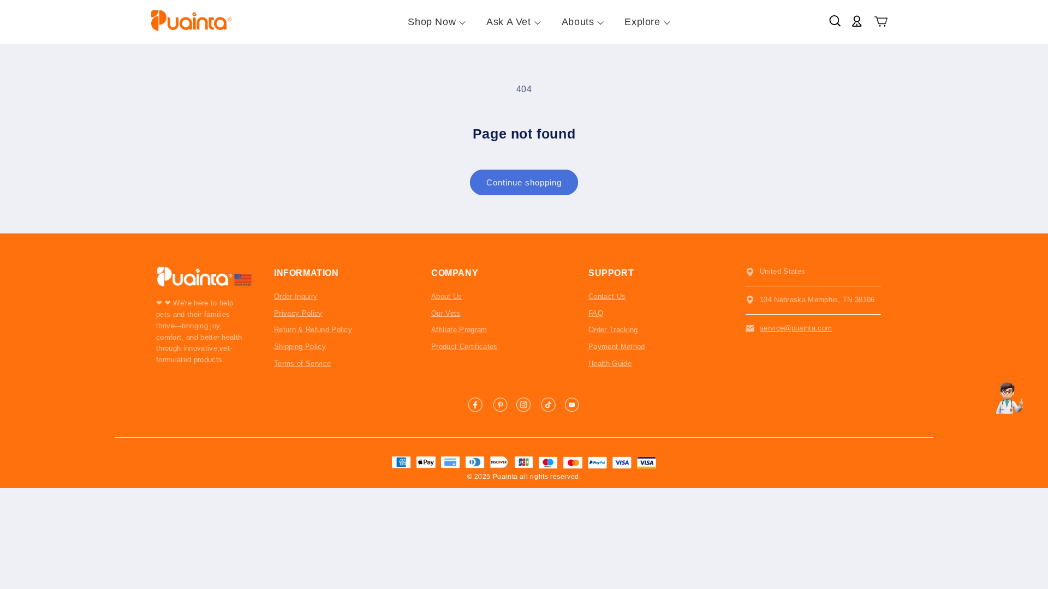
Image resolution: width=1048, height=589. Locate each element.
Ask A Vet (508, 21)
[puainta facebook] (476, 404)
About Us (446, 296)
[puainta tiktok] (548, 404)
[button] (881, 22)
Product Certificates (464, 346)
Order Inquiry (295, 296)
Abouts (578, 21)
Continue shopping (524, 182)
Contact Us (607, 296)
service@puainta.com (796, 328)
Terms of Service (302, 363)
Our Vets (446, 313)
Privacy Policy (298, 313)
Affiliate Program (459, 330)
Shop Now (432, 21)
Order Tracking (613, 330)
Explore (642, 21)
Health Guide (610, 363)
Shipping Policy (300, 346)
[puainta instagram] (524, 404)
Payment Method (616, 346)
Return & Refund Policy (313, 330)
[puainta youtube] (572, 404)
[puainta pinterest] (500, 404)
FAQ (595, 313)
